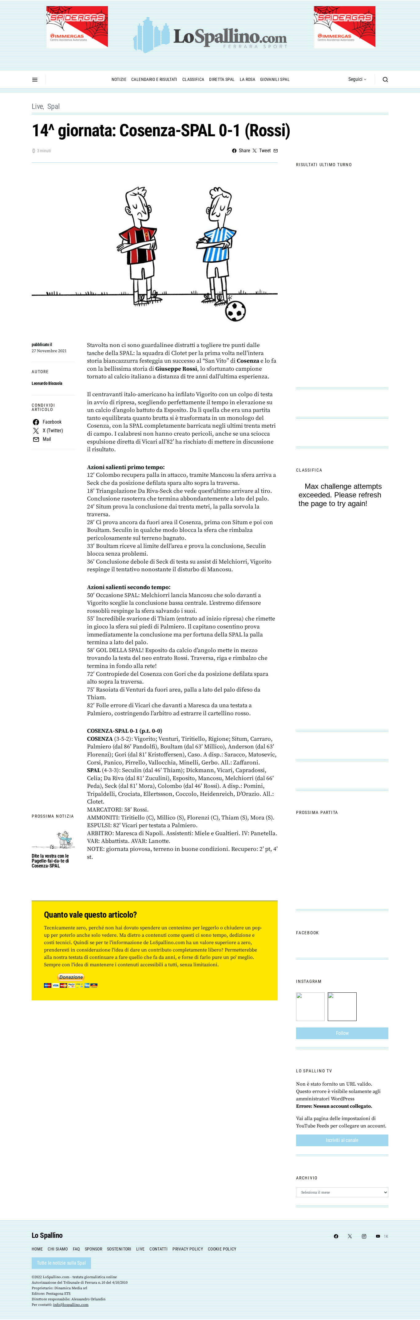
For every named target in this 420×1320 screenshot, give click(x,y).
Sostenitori (119, 1248)
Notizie (119, 79)
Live (37, 106)
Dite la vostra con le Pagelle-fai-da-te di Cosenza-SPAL (50, 861)
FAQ (76, 1248)
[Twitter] (350, 1236)
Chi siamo (58, 1248)
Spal (53, 106)
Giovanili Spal (275, 79)
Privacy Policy (187, 1248)
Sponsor (93, 1248)
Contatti (158, 1248)
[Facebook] (336, 1236)
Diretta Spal (222, 79)
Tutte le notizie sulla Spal (61, 1263)
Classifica (193, 79)
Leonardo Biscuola (47, 383)
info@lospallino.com (71, 1304)
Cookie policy (222, 1248)
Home (37, 1248)
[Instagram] (364, 1236)
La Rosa (247, 79)
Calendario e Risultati (154, 79)
